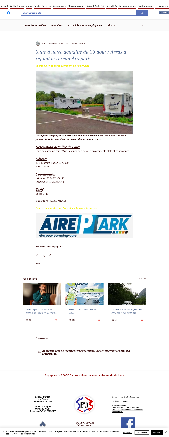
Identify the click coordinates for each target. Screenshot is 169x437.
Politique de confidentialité (24, 433)
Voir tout (143, 278)
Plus (109, 25)
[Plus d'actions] (131, 43)
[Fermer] (165, 432)
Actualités (57, 25)
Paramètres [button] (127, 432)
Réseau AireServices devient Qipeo (82, 311)
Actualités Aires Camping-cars (85, 25)
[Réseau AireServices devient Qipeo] (84, 294)
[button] (143, 25)
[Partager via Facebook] (37, 255)
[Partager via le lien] (50, 255)
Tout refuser (142, 432)
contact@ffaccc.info (130, 397)
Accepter (156, 432)
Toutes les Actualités (34, 25)
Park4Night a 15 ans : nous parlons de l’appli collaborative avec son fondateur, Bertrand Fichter (41, 311)
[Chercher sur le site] (142, 12)
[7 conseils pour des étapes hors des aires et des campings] (127, 294)
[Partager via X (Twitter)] (43, 255)
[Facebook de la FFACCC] (8, 13)
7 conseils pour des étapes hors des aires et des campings (126, 311)
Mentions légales (119, 405)
